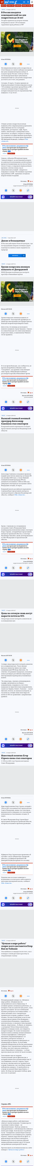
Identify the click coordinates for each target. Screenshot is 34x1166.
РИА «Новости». (20, 495)
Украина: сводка (26, 5)
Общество (5, 153)
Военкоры (18, 5)
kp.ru (31, 181)
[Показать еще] (28, 64)
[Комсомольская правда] (9, 2)
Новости (3, 5)
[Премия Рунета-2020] (15, 2)
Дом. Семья (4, 237)
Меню (2, 2)
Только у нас (10, 5)
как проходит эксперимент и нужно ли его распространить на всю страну (15, 148)
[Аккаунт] (32, 2)
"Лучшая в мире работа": (16, 1150)
